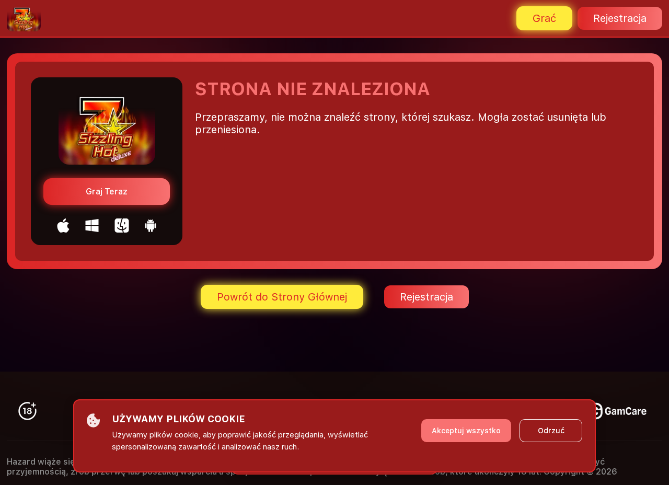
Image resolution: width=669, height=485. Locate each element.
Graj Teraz (107, 192)
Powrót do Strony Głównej (282, 297)
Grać (544, 18)
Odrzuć (551, 430)
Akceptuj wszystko (466, 430)
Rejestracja (620, 18)
